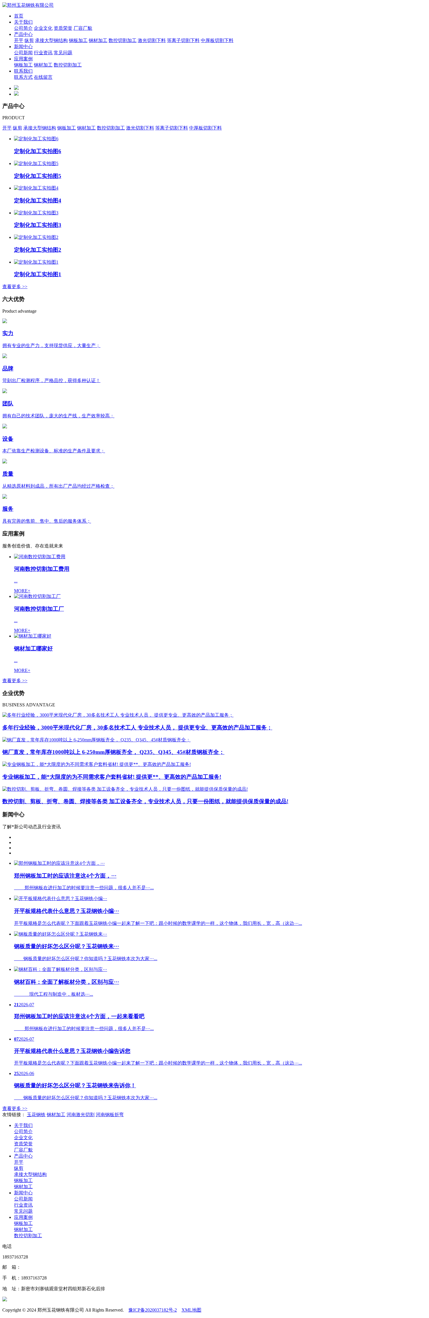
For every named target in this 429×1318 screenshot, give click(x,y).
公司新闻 (23, 52)
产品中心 (23, 34)
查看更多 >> (14, 286)
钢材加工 (98, 40)
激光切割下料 (152, 40)
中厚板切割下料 (217, 40)
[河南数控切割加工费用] (39, 556)
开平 (18, 40)
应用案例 (23, 58)
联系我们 (23, 71)
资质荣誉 (63, 28)
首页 (18, 15)
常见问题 (63, 52)
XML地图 (191, 1310)
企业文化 (43, 28)
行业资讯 (43, 52)
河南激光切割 (81, 1114)
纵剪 (29, 40)
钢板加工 (78, 40)
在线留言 (43, 77)
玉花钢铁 (36, 1114)
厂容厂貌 (83, 28)
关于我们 (23, 22)
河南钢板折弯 (110, 1114)
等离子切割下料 (183, 40)
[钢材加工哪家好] (32, 635)
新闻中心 (23, 46)
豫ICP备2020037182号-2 (152, 1310)
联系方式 (23, 77)
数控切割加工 (123, 40)
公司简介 (23, 28)
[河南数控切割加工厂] (37, 596)
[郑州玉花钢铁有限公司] (28, 5)
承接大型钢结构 (51, 40)
